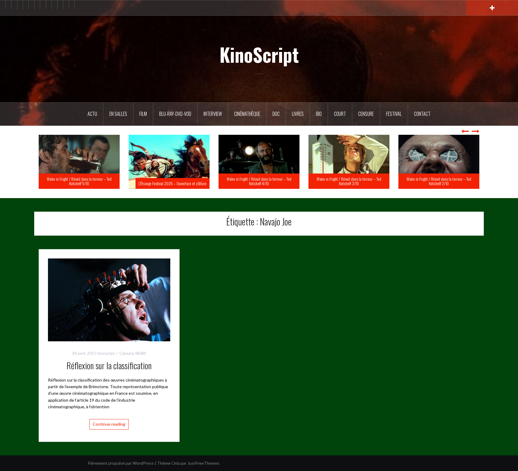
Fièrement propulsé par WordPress (121, 463)
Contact (422, 113)
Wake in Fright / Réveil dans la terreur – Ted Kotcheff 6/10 (79, 181)
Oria (175, 463)
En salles (118, 113)
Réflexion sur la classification (109, 365)
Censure (366, 113)
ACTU (92, 113)
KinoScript (259, 54)
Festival (394, 113)
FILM (143, 113)
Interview (213, 113)
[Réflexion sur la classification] (109, 299)
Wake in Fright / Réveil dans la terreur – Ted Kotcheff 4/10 (349, 181)
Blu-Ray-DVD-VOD (175, 113)
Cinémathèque (247, 113)
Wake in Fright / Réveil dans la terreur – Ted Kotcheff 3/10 (438, 181)
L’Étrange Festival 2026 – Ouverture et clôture (262, 183)
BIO (319, 113)
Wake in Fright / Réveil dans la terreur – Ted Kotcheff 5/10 (169, 181)
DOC (276, 113)
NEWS (140, 353)
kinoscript (106, 353)
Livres (298, 113)
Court (340, 113)
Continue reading (109, 424)
